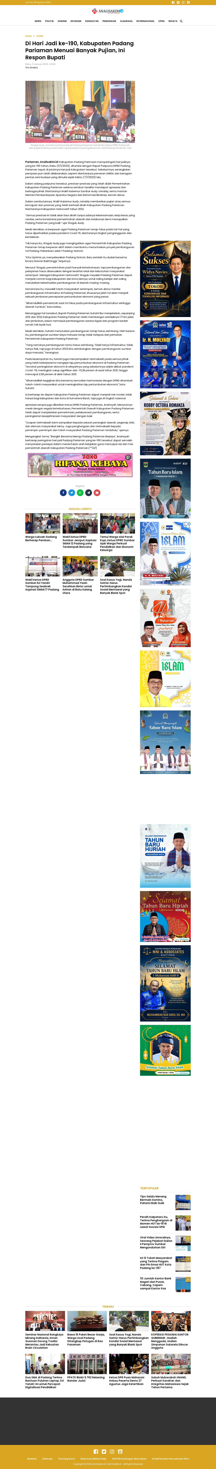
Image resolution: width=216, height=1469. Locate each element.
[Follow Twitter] (178, 2)
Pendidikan (109, 21)
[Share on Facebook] (63, 492)
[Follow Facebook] (173, 2)
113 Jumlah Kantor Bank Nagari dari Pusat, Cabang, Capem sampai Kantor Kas (155, 1283)
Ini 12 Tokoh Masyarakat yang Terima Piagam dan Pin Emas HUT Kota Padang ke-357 (156, 1263)
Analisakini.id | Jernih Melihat (107, 1464)
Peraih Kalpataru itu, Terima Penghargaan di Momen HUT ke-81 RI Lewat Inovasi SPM (156, 1222)
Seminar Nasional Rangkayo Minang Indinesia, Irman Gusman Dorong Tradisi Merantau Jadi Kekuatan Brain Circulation (44, 1341)
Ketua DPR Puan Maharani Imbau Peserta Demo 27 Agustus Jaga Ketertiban (126, 1381)
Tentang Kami (66, 1458)
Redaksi (32, 1458)
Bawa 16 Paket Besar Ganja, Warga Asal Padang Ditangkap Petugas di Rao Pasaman (86, 1339)
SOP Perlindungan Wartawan (129, 1458)
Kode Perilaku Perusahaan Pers (170, 1458)
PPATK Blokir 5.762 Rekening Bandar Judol (86, 1379)
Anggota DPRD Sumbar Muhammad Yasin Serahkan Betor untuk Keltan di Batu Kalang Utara (78, 586)
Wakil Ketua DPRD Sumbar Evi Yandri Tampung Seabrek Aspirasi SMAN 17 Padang (42, 584)
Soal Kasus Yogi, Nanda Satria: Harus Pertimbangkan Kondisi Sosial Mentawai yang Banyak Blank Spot (116, 586)
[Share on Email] (97, 492)
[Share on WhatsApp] (80, 492)
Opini (161, 21)
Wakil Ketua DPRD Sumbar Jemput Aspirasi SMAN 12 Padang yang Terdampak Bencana (79, 542)
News (38, 21)
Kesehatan (92, 21)
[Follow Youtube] (188, 2)
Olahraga (126, 21)
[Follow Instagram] (183, 2)
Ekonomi (76, 21)
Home (28, 36)
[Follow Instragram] (112, 1451)
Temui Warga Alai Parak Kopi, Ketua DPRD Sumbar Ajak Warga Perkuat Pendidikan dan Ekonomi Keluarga (117, 543)
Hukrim (62, 21)
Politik (49, 21)
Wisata (172, 21)
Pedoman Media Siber (93, 1458)
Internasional (145, 21)
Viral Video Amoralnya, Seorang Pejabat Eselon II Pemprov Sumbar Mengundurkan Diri (156, 1242)
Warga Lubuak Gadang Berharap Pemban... (41, 538)
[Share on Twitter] (71, 492)
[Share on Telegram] (88, 492)
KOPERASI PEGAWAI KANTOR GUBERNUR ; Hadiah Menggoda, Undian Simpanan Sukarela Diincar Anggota (169, 1341)
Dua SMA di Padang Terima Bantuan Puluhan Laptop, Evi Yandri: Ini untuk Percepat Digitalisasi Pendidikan (44, 1382)
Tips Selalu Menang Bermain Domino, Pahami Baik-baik (153, 1200)
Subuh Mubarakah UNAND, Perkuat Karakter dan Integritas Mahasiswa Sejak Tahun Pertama (170, 1382)
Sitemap (47, 1458)
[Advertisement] (165, 85)
